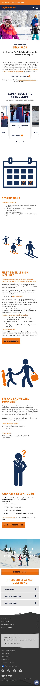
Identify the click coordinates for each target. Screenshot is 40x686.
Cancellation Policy (7, 663)
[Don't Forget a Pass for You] (20, 557)
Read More (17, 135)
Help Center (9, 589)
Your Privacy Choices (11, 666)
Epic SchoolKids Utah (13, 596)
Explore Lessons (11, 341)
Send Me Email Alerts (13, 643)
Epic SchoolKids (11, 603)
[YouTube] (16, 670)
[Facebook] (4, 670)
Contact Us (4, 660)
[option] (20, 121)
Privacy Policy (5, 657)
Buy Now (21, 2)
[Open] (37, 7)
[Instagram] (10, 670)
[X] (22, 670)
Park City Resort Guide (18, 493)
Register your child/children (19, 76)
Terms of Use (5, 654)
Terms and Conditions (8, 651)
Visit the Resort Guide (13, 525)
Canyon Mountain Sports (10, 423)
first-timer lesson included (15, 274)
